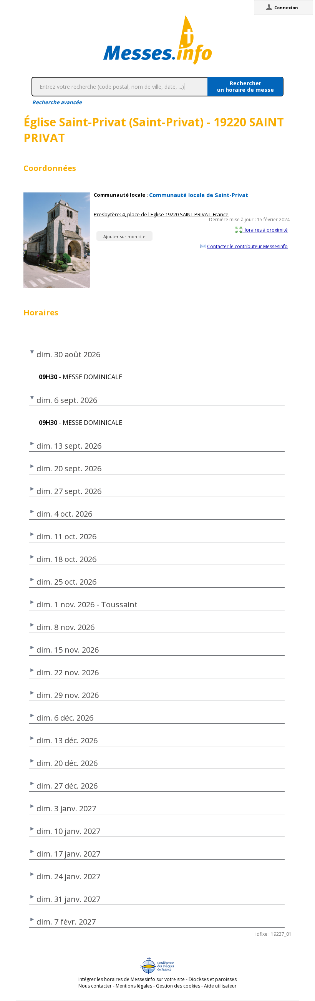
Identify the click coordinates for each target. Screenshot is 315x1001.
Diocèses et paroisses (213, 979)
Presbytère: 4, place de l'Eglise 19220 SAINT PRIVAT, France (161, 214)
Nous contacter (95, 986)
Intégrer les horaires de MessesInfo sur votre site (131, 979)
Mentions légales (134, 986)
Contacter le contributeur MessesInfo (247, 246)
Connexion (286, 7)
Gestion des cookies (178, 986)
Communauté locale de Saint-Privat (198, 195)
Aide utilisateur (220, 986)
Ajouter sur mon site (124, 236)
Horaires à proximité (265, 230)
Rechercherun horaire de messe (245, 86)
